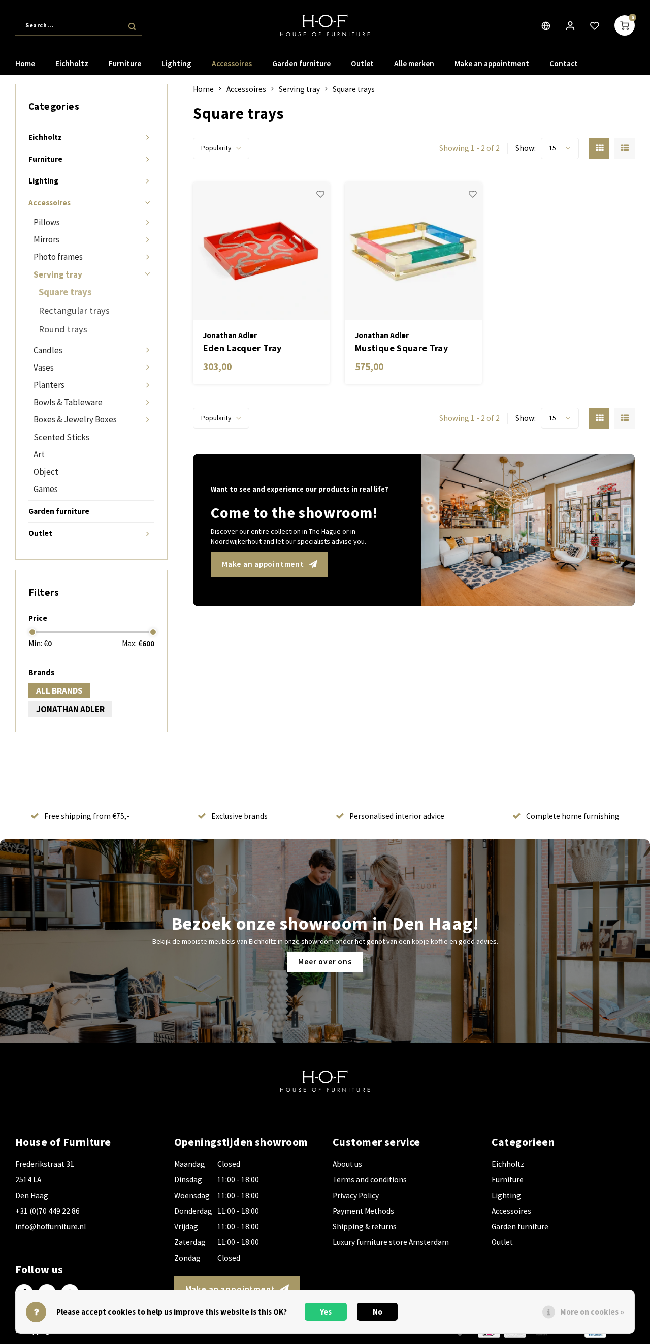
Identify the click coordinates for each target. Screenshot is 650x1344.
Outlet (362, 63)
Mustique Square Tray (401, 348)
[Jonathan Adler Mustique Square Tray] (413, 251)
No (377, 1312)
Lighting (176, 63)
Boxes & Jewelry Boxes (75, 419)
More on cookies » (592, 1312)
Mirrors (46, 239)
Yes (326, 1312)
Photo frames (58, 256)
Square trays (65, 292)
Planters (49, 384)
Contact (563, 63)
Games (46, 489)
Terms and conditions (370, 1179)
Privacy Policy (356, 1195)
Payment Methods (363, 1211)
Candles (48, 350)
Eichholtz (71, 63)
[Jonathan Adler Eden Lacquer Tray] (261, 251)
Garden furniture (301, 63)
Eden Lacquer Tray (242, 348)
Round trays (63, 329)
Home (25, 63)
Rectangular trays (74, 310)
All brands (59, 690)
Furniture (125, 63)
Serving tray (58, 274)
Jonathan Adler (70, 709)
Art (39, 454)
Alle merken (414, 63)
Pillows (47, 222)
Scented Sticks (61, 437)
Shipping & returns (365, 1226)
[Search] (132, 25)
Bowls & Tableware (68, 402)
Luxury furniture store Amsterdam (391, 1242)
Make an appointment (491, 63)
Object (46, 471)
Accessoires (232, 63)
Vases (44, 367)
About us (347, 1164)
